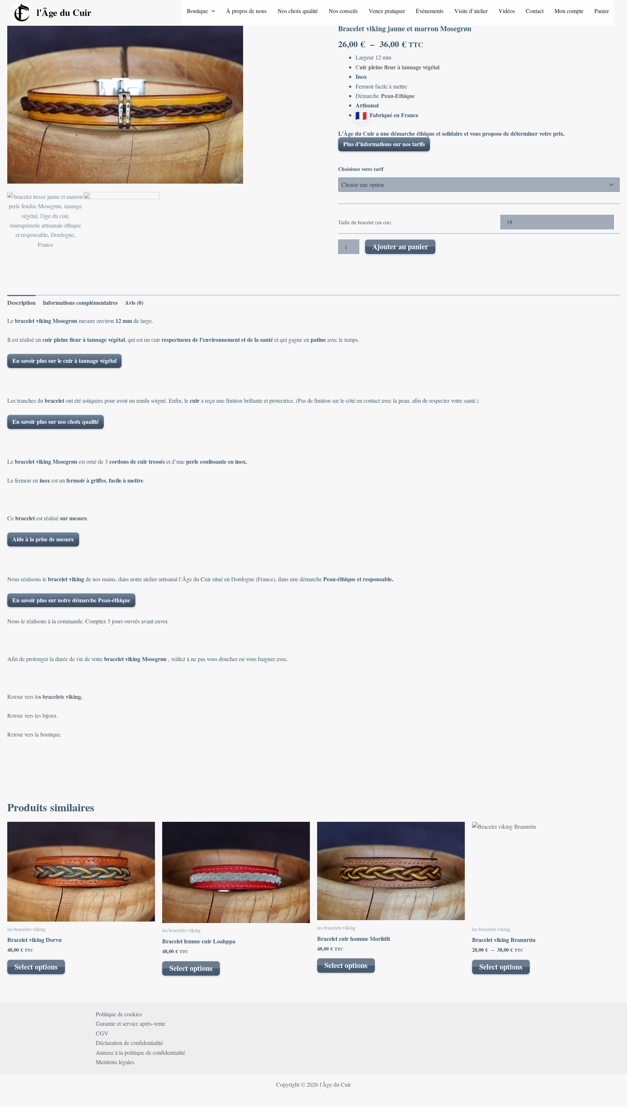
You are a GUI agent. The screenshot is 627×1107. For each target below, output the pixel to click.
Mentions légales (115, 1062)
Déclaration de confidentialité (129, 1042)
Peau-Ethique (398, 95)
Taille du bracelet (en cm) (364, 222)
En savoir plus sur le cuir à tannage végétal (64, 360)
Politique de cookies (119, 1014)
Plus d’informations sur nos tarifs (384, 144)
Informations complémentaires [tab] (80, 302)
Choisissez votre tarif (361, 169)
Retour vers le (44, 696)
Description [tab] (21, 302)
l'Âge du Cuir (64, 12)
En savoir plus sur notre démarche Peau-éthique (71, 600)
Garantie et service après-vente (130, 1023)
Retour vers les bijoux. (32, 715)
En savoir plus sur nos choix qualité (55, 421)
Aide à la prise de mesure (43, 539)
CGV (102, 1033)
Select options (36, 967)
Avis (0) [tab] (134, 302)
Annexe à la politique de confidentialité (140, 1052)
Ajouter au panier (400, 246)
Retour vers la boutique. (34, 734)
